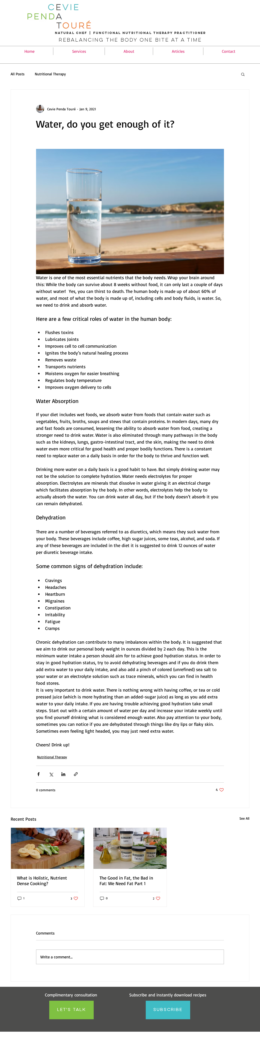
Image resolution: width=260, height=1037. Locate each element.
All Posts (18, 74)
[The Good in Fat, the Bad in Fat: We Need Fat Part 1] (130, 848)
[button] (79, 51)
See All (244, 818)
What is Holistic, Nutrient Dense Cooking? (42, 880)
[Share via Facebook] (38, 774)
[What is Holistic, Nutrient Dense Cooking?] (47, 848)
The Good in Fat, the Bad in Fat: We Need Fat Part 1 (126, 880)
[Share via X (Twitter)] (50, 774)
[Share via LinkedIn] (63, 774)
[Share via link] (75, 774)
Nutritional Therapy (50, 74)
